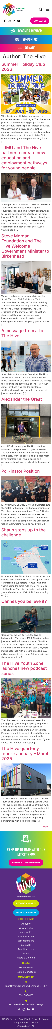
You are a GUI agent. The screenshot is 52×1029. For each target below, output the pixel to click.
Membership (26, 932)
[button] (40, 9)
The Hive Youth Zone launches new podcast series (24, 668)
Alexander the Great (21, 399)
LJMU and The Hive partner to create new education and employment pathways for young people (24, 158)
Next (47, 826)
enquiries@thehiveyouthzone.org (26, 1004)
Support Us (26, 945)
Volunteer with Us (26, 936)
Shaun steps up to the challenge (23, 532)
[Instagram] (9, 21)
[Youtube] (19, 21)
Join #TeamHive (26, 940)
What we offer (26, 928)
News (26, 953)
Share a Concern (26, 957)
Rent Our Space (26, 949)
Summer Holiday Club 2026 (23, 67)
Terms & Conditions (26, 972)
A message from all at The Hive (23, 333)
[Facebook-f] (5, 21)
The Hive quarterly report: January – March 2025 (25, 753)
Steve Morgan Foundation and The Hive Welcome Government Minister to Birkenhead (25, 246)
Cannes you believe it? (24, 601)
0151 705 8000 (26, 995)
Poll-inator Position (20, 471)
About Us (26, 923)
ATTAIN (31, 1026)
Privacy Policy (26, 967)
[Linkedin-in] (14, 21)
